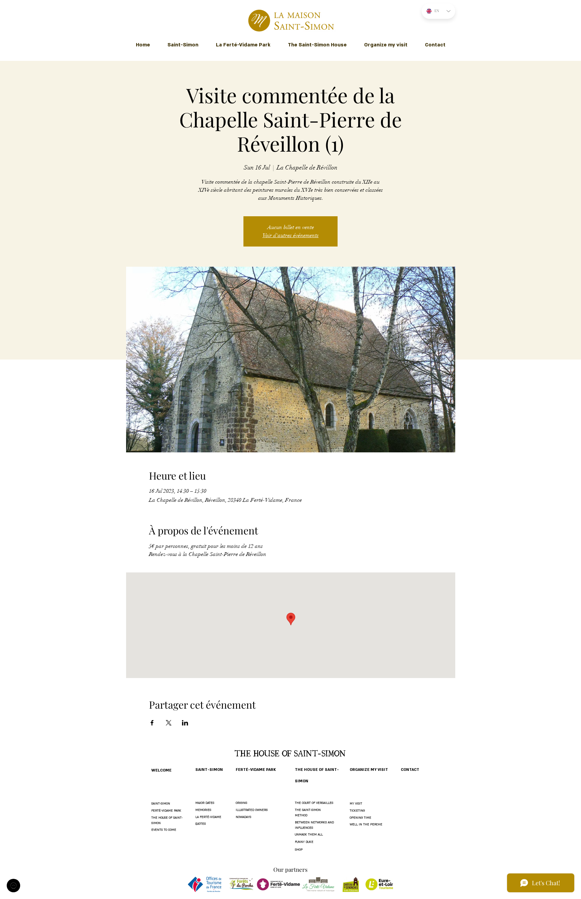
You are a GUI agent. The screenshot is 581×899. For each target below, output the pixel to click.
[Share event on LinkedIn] (185, 722)
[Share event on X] (168, 722)
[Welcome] (13, 885)
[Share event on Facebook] (152, 722)
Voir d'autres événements (291, 235)
